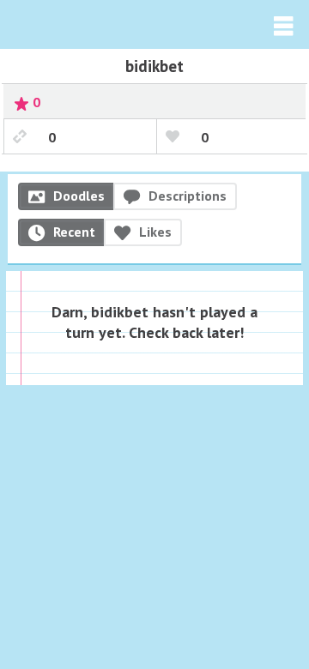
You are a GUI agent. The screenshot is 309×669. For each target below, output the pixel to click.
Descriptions (187, 195)
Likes (155, 231)
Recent (74, 231)
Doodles (79, 195)
